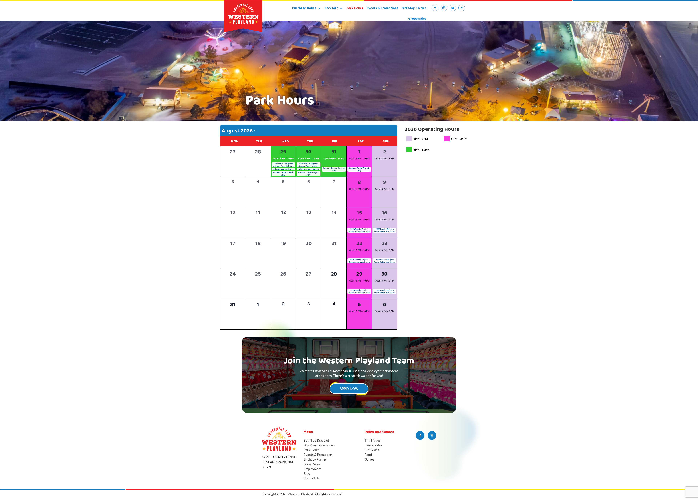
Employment (313, 469)
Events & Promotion (318, 455)
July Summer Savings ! (283, 169)
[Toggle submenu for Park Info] (341, 8)
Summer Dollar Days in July (283, 173)
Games (369, 459)
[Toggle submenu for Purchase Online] (319, 8)
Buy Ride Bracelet (316, 440)
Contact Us (311, 478)
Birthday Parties (315, 459)
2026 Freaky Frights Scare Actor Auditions (359, 230)
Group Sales (312, 464)
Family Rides (373, 445)
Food (368, 455)
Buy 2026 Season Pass (319, 445)
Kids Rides (371, 450)
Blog (307, 473)
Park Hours (312, 450)
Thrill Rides (372, 440)
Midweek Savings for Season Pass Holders (283, 164)
